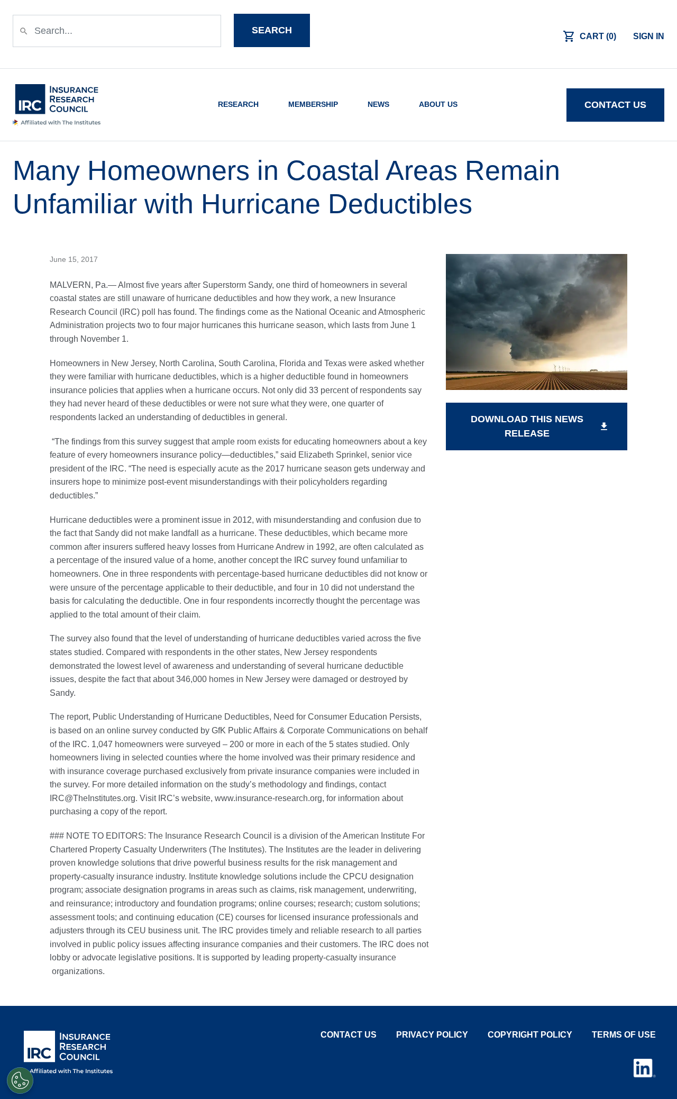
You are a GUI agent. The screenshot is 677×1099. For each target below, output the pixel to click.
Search (272, 30)
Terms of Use (624, 1034)
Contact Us (349, 1034)
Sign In (648, 36)
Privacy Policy (432, 1034)
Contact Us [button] (615, 104)
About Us (438, 104)
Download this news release (540, 426)
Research (238, 104)
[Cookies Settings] (20, 1080)
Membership (313, 104)
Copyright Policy (530, 1034)
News (378, 104)
